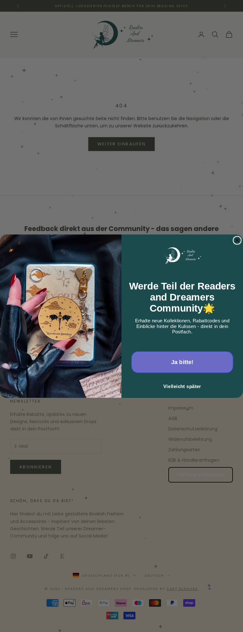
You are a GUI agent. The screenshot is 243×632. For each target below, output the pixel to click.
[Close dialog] (237, 240)
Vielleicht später (182, 386)
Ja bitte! (182, 362)
